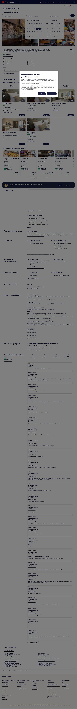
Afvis (41, 93)
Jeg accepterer (52, 93)
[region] (38, 84)
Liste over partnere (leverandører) (27, 89)
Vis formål (24, 93)
